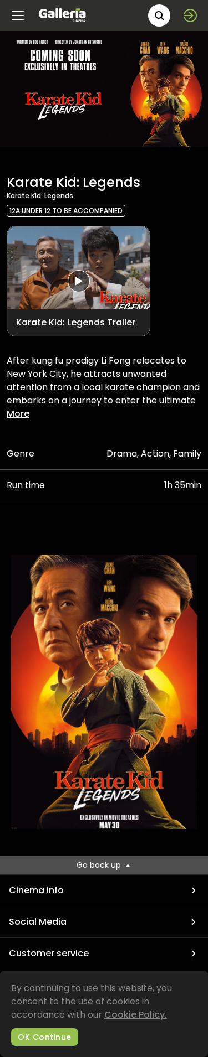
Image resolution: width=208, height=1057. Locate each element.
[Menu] (17, 15)
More (18, 413)
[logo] (62, 15)
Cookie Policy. (135, 1014)
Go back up (100, 865)
